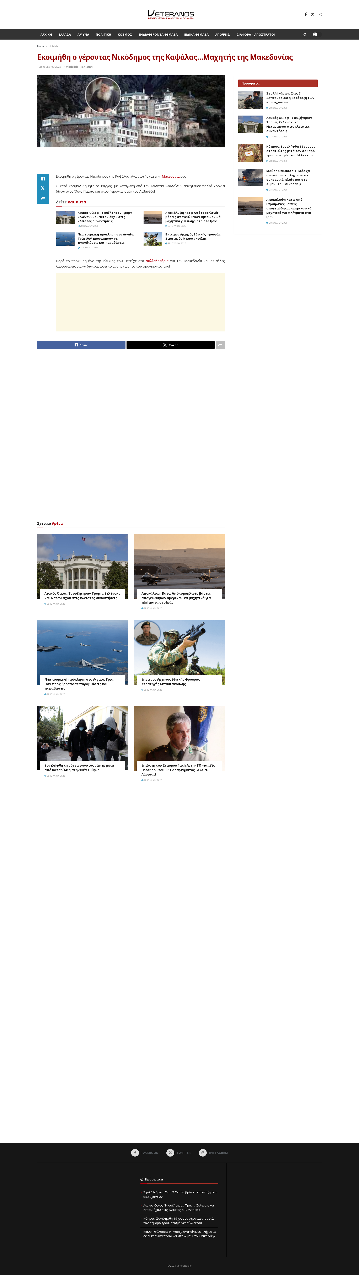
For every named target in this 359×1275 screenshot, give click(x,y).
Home (40, 46)
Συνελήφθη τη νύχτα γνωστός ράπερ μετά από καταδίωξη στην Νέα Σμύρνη (79, 767)
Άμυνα (83, 34)
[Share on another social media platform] (43, 199)
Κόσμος (125, 34)
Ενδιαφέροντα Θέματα (158, 34)
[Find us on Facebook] (306, 14)
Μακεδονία (171, 176)
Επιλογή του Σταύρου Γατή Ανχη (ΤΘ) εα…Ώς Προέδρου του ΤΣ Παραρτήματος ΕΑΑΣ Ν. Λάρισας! (178, 770)
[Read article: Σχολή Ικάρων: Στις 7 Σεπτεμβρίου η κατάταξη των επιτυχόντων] (250, 100)
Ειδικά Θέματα (196, 34)
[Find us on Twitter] (313, 14)
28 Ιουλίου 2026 (89, 225)
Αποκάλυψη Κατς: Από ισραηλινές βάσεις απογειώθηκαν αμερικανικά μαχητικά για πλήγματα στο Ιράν (193, 217)
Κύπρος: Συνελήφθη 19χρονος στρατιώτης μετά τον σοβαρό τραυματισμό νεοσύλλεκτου (290, 150)
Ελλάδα (65, 34)
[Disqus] (131, 848)
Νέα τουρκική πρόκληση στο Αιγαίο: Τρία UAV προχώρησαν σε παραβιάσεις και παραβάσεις (106, 238)
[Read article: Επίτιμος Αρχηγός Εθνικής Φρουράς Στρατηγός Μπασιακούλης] (153, 239)
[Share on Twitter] (43, 189)
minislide (53, 46)
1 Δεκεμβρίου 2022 (49, 66)
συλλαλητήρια (157, 261)
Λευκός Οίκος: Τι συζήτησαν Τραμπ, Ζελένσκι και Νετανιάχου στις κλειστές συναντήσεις (105, 217)
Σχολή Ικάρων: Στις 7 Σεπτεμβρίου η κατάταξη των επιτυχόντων (290, 97)
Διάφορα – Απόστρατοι (255, 34)
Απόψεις (222, 34)
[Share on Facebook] (43, 179)
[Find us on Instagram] (320, 14)
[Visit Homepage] (171, 14)
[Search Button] (305, 34)
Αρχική (46, 34)
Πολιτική (103, 34)
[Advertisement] (131, 163)
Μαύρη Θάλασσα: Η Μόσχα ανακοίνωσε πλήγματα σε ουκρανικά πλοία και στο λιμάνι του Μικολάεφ (288, 177)
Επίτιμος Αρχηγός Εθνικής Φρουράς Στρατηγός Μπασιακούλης (192, 236)
